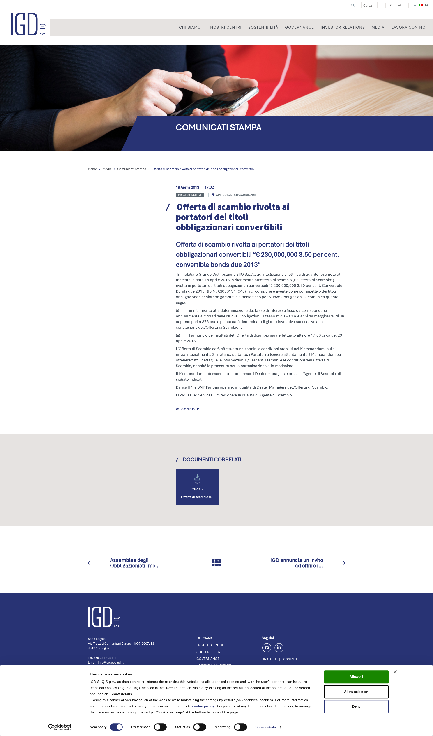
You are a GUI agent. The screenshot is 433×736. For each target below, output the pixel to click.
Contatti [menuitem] (397, 5)
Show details (265, 727)
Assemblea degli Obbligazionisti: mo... (135, 563)
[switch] (160, 727)
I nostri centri (209, 645)
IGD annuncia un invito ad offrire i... (296, 563)
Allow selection (356, 692)
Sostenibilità (208, 652)
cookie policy (203, 706)
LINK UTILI (269, 659)
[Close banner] (395, 671)
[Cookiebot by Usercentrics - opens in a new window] (60, 727)
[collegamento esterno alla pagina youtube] (267, 647)
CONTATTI (290, 659)
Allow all (356, 677)
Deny (356, 706)
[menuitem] (424, 5)
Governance (207, 659)
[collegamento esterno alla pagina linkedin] (278, 647)
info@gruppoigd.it (111, 662)
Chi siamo (205, 638)
